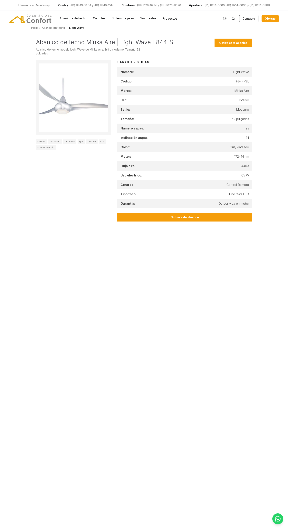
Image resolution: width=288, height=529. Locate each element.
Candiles (99, 18)
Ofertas (270, 18)
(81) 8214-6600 (215, 5)
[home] (30, 18)
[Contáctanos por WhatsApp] (277, 518)
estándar (70, 141)
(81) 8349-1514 (104, 5)
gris (81, 141)
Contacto (249, 18)
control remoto (45, 147)
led (102, 141)
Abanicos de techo (73, 18)
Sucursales (148, 18)
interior (41, 141)
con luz (92, 141)
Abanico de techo (53, 27)
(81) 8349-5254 (80, 5)
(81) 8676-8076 (170, 5)
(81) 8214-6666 (236, 5)
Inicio (34, 27)
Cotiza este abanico (233, 42)
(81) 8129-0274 (147, 5)
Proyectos (169, 18)
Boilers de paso (123, 18)
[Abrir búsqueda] (233, 18)
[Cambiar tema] (224, 18)
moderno (55, 141)
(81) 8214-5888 (260, 5)
